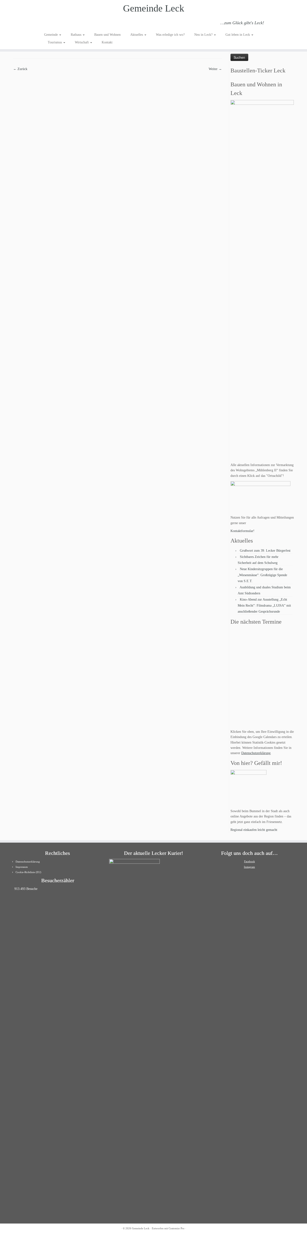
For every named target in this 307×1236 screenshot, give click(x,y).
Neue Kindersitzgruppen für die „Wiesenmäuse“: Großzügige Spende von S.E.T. (262, 575)
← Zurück (20, 69)
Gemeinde (51, 34)
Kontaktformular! (242, 531)
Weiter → (215, 69)
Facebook (249, 861)
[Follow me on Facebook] (60, 23)
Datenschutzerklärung (256, 753)
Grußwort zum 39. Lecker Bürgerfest (265, 550)
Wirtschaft (82, 42)
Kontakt (107, 42)
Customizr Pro (176, 1228)
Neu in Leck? (203, 34)
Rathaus (76, 34)
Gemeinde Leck (153, 8)
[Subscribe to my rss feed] (47, 23)
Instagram (249, 866)
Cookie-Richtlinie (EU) (28, 872)
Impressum (22, 866)
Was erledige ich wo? (170, 34)
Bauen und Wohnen (107, 34)
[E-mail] (54, 23)
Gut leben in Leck (238, 34)
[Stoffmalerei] (117, 140)
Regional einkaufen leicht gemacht (253, 830)
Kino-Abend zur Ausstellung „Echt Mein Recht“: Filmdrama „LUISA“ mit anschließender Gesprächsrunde (264, 605)
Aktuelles (137, 34)
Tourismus (55, 42)
